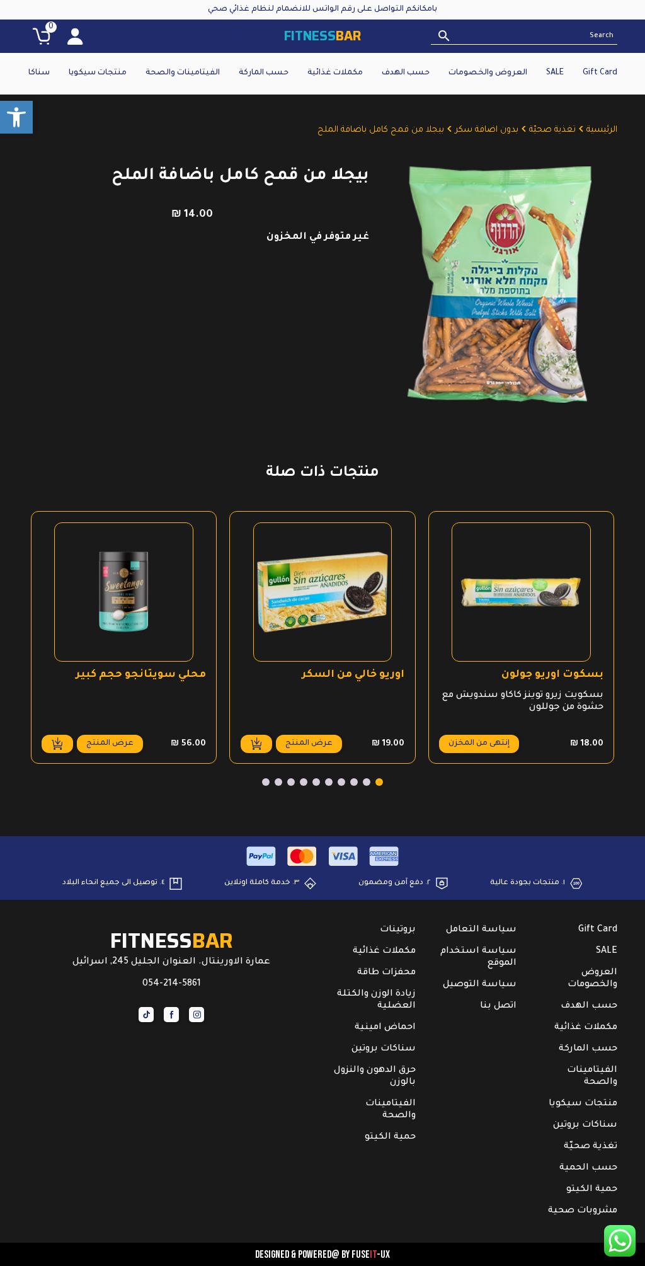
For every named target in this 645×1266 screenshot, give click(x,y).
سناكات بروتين (585, 1125)
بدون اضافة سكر (486, 130)
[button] (16, 117)
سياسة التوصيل (480, 985)
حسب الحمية (588, 1168)
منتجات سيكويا (98, 73)
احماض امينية (385, 1028)
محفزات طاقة (386, 973)
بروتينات (398, 930)
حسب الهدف (406, 73)
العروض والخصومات (487, 73)
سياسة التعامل (481, 930)
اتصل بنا (498, 1006)
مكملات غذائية (335, 73)
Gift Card (600, 73)
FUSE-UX (370, 1254)
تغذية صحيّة (552, 130)
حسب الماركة (263, 73)
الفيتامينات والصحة (183, 73)
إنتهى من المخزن (479, 743)
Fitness (322, 36)
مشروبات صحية (582, 1211)
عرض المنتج (309, 743)
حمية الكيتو (591, 1190)
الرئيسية (601, 130)
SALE (555, 73)
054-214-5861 (171, 984)
